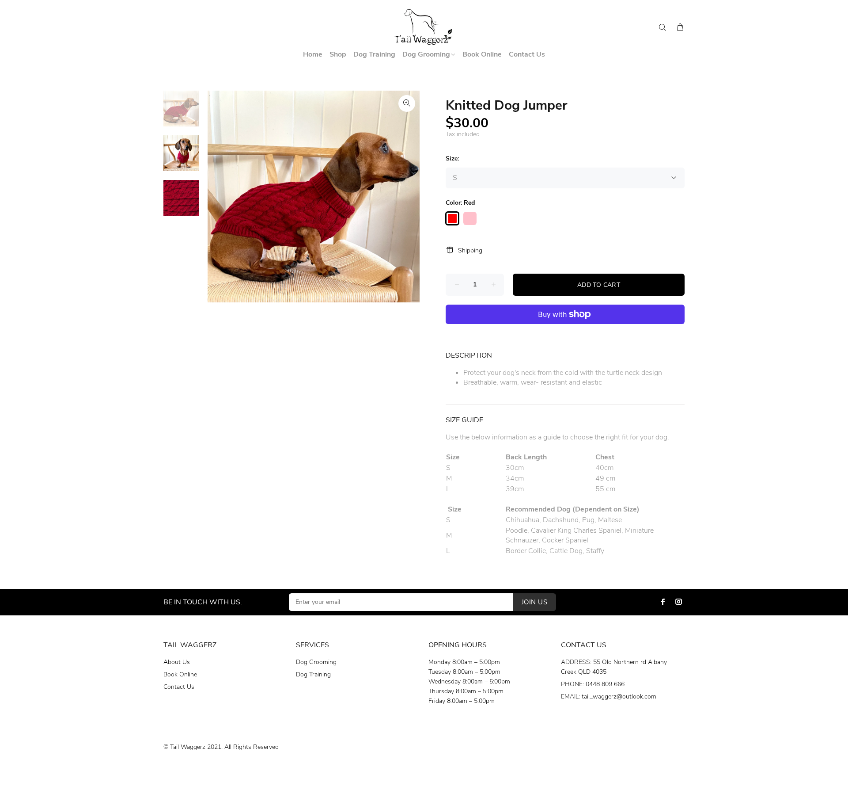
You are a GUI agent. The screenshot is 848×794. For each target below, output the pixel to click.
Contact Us (178, 687)
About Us (176, 662)
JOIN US (534, 602)
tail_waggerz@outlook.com (619, 696)
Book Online (180, 674)
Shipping (470, 250)
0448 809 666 (605, 684)
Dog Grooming (316, 662)
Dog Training (313, 674)
